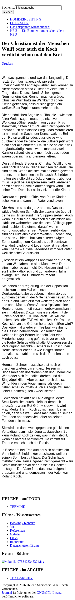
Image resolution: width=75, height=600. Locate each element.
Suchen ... (8, 7)
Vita (12, 526)
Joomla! (7, 592)
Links (14, 538)
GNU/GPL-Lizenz (49, 592)
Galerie (15, 534)
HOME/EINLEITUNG (25, 19)
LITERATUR (19, 23)
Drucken (7, 63)
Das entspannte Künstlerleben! (30, 27)
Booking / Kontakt (22, 523)
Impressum (17, 542)
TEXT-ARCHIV (21, 578)
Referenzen (17, 530)
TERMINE (17, 506)
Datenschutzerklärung (24, 545)
